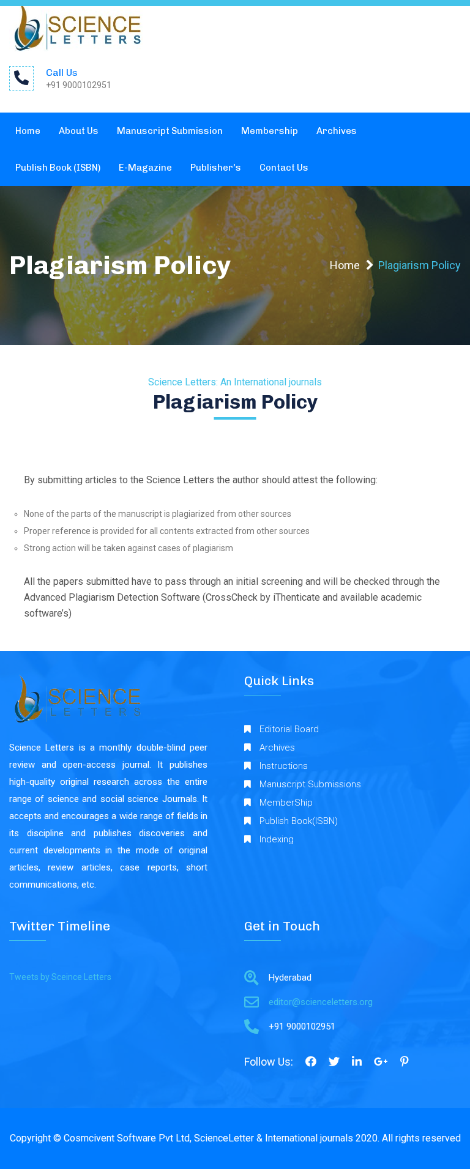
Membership (269, 130)
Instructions (283, 765)
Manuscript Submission (170, 130)
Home (27, 130)
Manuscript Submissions (310, 784)
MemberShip (286, 802)
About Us (79, 130)
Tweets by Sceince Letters (60, 977)
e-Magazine (145, 167)
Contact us (283, 167)
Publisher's (215, 167)
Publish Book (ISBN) (57, 167)
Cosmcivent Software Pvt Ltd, (128, 1138)
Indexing (276, 839)
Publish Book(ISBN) (298, 820)
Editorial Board (289, 729)
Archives (336, 130)
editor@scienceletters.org (321, 1002)
